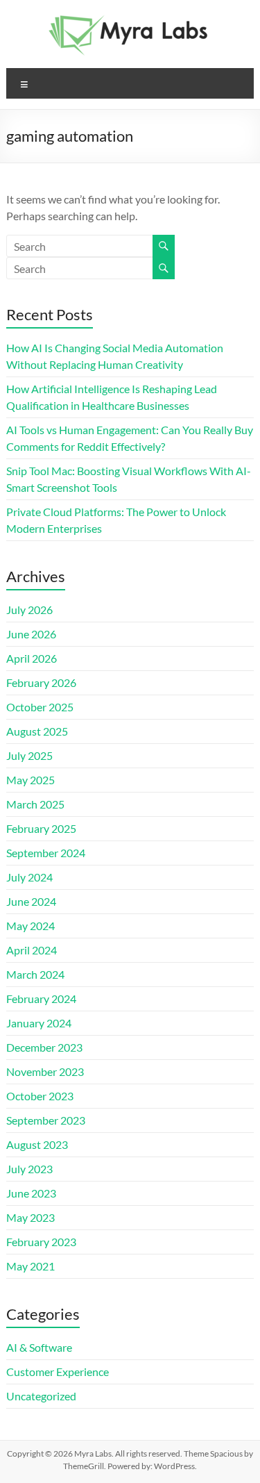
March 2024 (35, 974)
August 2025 (37, 731)
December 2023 (44, 1047)
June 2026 (31, 633)
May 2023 (30, 1217)
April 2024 (31, 949)
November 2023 (45, 1071)
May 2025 (30, 779)
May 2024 (30, 925)
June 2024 (31, 901)
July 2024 (29, 877)
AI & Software (39, 1347)
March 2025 (35, 804)
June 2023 (31, 1193)
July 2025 (29, 755)
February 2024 (41, 998)
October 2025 (39, 706)
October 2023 (39, 1095)
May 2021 (30, 1266)
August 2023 (37, 1144)
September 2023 (45, 1120)
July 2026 (29, 609)
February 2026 (41, 682)
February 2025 (41, 828)
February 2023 (41, 1241)
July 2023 (29, 1168)
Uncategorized (41, 1395)
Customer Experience (57, 1371)
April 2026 (31, 658)
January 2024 (38, 1022)
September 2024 (45, 852)
